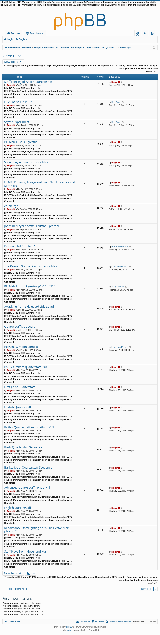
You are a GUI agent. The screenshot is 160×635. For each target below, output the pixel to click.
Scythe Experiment (16, 122)
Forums (15, 33)
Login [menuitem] (145, 33)
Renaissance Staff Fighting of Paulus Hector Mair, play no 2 (37, 529)
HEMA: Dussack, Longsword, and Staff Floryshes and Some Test (39, 184)
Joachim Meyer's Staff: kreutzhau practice (32, 226)
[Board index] (80, 18)
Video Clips (11, 55)
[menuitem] (138, 33)
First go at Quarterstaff (19, 387)
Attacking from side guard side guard (29, 306)
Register (23, 39)
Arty (69, 630)
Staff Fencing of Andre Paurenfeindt (28, 82)
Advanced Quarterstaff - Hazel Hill (27, 487)
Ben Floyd (116, 102)
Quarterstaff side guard (20, 326)
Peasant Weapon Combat (21, 347)
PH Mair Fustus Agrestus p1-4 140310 (30, 286)
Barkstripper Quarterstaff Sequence (28, 467)
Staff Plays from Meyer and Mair (26, 551)
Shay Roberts (117, 286)
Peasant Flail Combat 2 (19, 246)
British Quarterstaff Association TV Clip (30, 427)
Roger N (11, 85)
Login (10, 39)
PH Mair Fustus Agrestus (20, 142)
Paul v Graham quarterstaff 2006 (26, 367)
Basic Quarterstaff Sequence (23, 447)
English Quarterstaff (17, 407)
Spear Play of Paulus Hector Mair (26, 162)
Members (35, 33)
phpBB (69, 627)
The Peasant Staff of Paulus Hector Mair (30, 266)
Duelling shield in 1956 (19, 102)
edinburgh (11, 206)
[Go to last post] (121, 82)
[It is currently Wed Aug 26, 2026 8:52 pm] (154, 47)
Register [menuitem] (153, 33)
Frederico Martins (119, 246)
